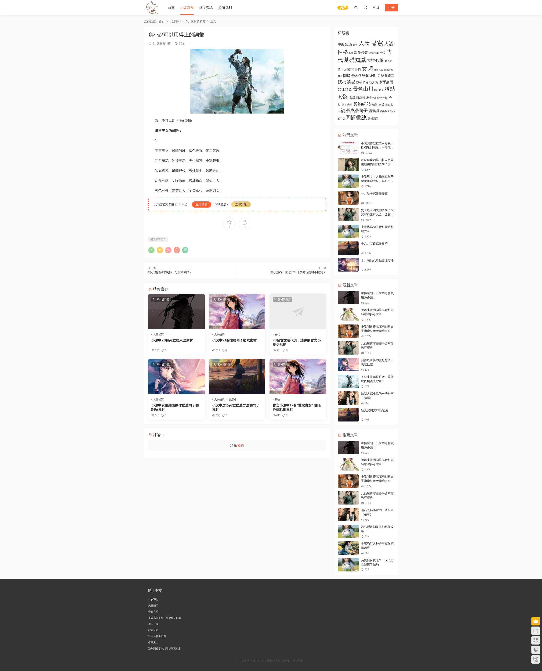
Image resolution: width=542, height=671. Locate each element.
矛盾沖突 (371, 97)
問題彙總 (356, 117)
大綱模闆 (347, 69)
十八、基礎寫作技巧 (374, 243)
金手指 (341, 118)
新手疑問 (386, 82)
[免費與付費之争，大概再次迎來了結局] (348, 564)
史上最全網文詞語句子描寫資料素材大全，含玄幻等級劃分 (377, 214)
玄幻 (352, 97)
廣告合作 (153, 623)
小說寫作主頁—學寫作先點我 (164, 617)
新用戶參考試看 (157, 636)
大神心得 (375, 60)
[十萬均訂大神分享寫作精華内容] (348, 548)
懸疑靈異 (387, 75)
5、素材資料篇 (161, 43)
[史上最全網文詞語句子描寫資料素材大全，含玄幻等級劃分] (348, 214)
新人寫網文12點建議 (374, 410)
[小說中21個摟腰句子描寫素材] (237, 311)
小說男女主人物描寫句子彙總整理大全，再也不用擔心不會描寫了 (377, 181)
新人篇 (374, 82)
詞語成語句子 (158, 239)
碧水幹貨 (382, 97)
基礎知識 (355, 60)
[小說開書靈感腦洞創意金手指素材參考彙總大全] (348, 331)
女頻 (367, 68)
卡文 (383, 53)
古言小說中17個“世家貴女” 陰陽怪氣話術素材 (297, 407)
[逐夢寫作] (151, 7)
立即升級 (241, 204)
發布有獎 (153, 611)
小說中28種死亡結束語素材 (172, 340)
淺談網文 (378, 89)
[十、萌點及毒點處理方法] (348, 265)
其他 (277, 399)
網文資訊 (206, 8)
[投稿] (356, 7)
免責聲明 (153, 605)
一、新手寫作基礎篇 (374, 193)
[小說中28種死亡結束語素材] (176, 311)
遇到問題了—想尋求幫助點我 (164, 648)
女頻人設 (378, 69)
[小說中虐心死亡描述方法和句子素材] (237, 376)
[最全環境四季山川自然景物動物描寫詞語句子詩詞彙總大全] (348, 164)
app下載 (153, 599)
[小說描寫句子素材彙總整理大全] (348, 231)
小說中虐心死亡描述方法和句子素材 (236, 407)
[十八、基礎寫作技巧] (348, 248)
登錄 (241, 445)
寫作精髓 (361, 53)
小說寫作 (187, 8)
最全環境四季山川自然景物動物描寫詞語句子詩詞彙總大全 (377, 164)
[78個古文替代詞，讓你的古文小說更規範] (298, 311)
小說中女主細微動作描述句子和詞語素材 (175, 407)
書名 (355, 44)
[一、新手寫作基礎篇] (348, 198)
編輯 (375, 104)
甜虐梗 (232, 399)
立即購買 (201, 204)
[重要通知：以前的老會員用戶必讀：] (348, 297)
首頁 (171, 8)
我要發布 (153, 630)
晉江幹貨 (345, 89)
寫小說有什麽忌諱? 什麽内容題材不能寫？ (298, 272)
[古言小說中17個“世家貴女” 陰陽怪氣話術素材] (298, 376)
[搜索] (365, 7)
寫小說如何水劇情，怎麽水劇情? (169, 272)
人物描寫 (158, 334)
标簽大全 (153, 642)
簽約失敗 (347, 104)
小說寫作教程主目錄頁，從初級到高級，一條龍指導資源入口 (377, 147)
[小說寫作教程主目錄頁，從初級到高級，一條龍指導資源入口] (348, 147)
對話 (340, 76)
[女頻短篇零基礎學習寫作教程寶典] (348, 348)
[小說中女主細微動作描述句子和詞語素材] (176, 376)
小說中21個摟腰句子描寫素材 (234, 340)
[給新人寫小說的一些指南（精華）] (348, 398)
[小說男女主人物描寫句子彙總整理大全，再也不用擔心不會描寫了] (348, 181)
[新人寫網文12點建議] (348, 414)
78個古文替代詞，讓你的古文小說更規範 (297, 342)
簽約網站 (362, 104)
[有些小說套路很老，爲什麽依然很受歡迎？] (348, 381)
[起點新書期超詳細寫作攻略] (348, 531)
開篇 (346, 75)
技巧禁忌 (346, 81)
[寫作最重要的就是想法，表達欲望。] (348, 364)
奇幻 (358, 69)
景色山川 (363, 89)
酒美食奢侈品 (387, 111)
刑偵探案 (374, 52)
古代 (277, 334)
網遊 (381, 104)
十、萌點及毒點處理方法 (377, 260)
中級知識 (345, 44)
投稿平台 (362, 82)
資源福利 (225, 8)
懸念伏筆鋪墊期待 (365, 75)
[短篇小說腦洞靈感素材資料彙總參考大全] (348, 314)
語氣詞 (374, 111)
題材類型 (373, 118)
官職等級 (388, 69)
